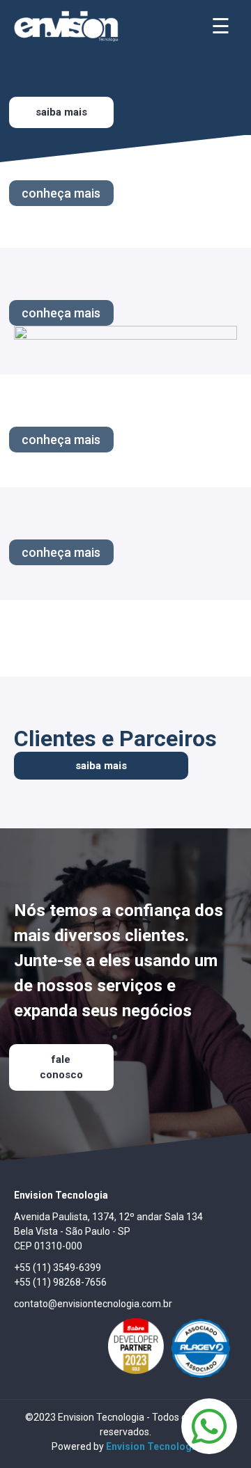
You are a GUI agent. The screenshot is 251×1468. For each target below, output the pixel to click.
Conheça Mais (61, 193)
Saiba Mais (61, 112)
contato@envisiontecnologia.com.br (93, 1303)
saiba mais (101, 765)
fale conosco (61, 1067)
